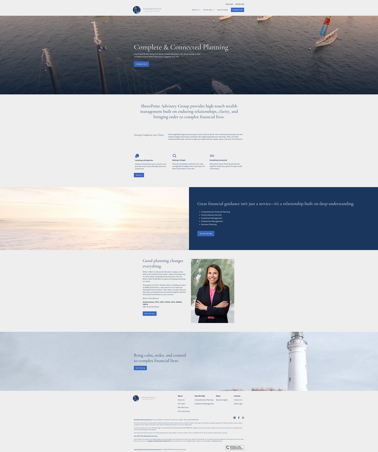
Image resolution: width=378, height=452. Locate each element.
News (218, 396)
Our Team (181, 404)
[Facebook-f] (239, 418)
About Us (195, 10)
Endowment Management (204, 404)
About (180, 396)
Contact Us (238, 400)
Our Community (184, 411)
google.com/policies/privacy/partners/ (159, 441)
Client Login (229, 4)
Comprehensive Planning (204, 400)
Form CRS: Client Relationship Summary (145, 436)
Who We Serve (183, 407)
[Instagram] (243, 418)
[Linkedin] (234, 418)
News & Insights (222, 10)
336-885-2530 (239, 4)
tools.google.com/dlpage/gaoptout (212, 441)
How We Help (207, 10)
